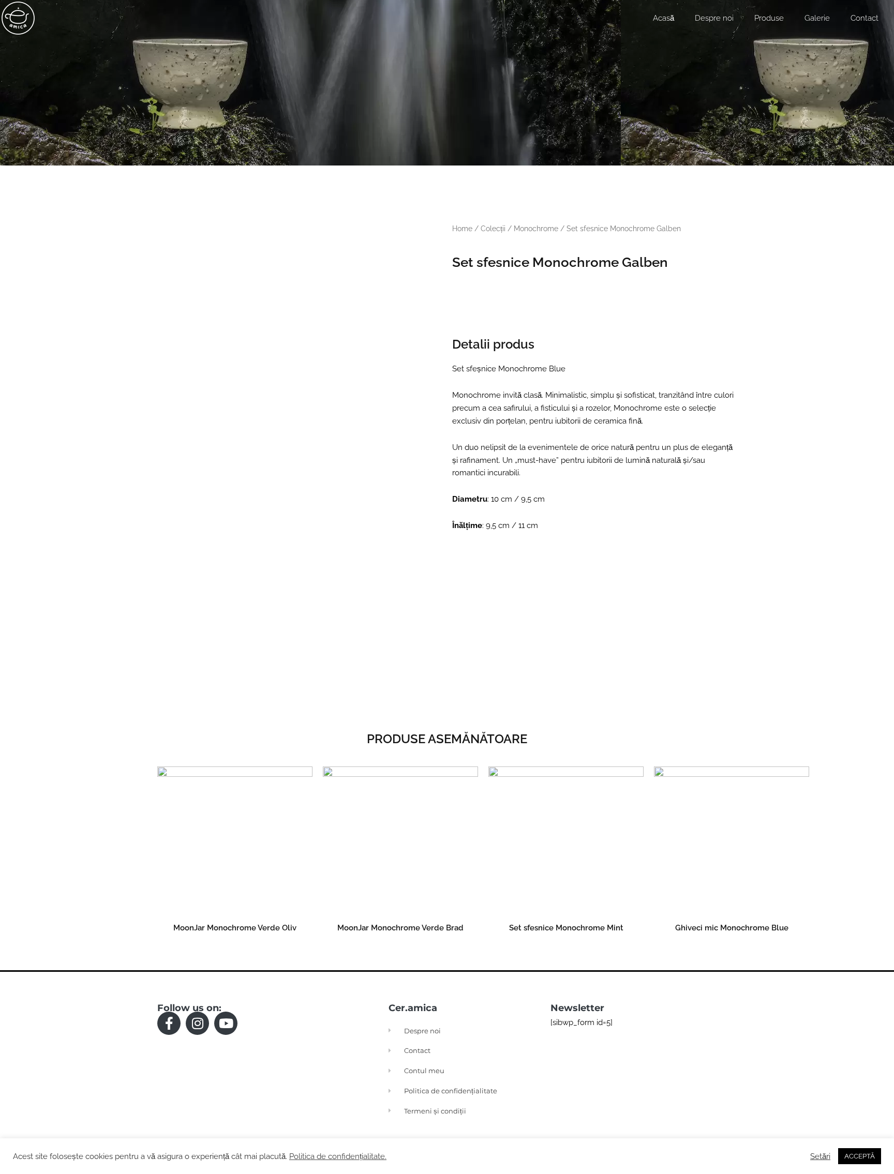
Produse (769, 18)
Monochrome (536, 228)
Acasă (663, 18)
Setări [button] (820, 1156)
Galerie (817, 18)
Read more (235, 950)
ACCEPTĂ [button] (859, 1156)
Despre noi (714, 18)
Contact (864, 18)
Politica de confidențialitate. (337, 1156)
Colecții (493, 228)
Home (462, 228)
